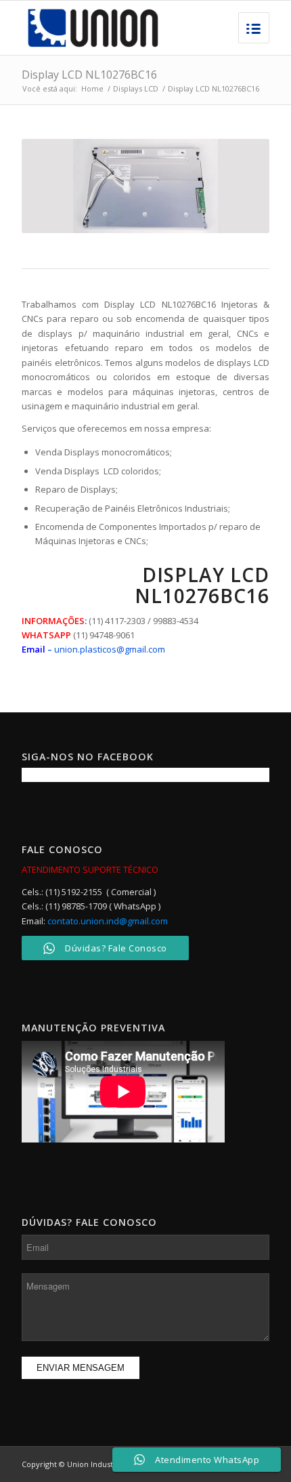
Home (92, 88)
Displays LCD (135, 88)
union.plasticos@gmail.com (109, 649)
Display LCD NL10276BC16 (89, 74)
